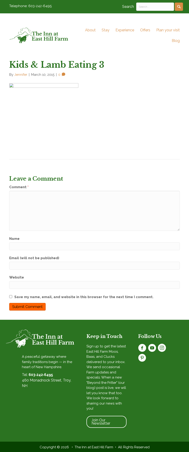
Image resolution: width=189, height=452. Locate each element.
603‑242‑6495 (41, 375)
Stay (105, 30)
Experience (124, 30)
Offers (145, 30)
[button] (179, 7)
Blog (176, 40)
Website (16, 277)
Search (128, 6)
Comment (19, 187)
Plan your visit (168, 30)
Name (14, 239)
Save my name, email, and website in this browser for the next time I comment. (84, 297)
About (90, 30)
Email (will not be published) (34, 258)
